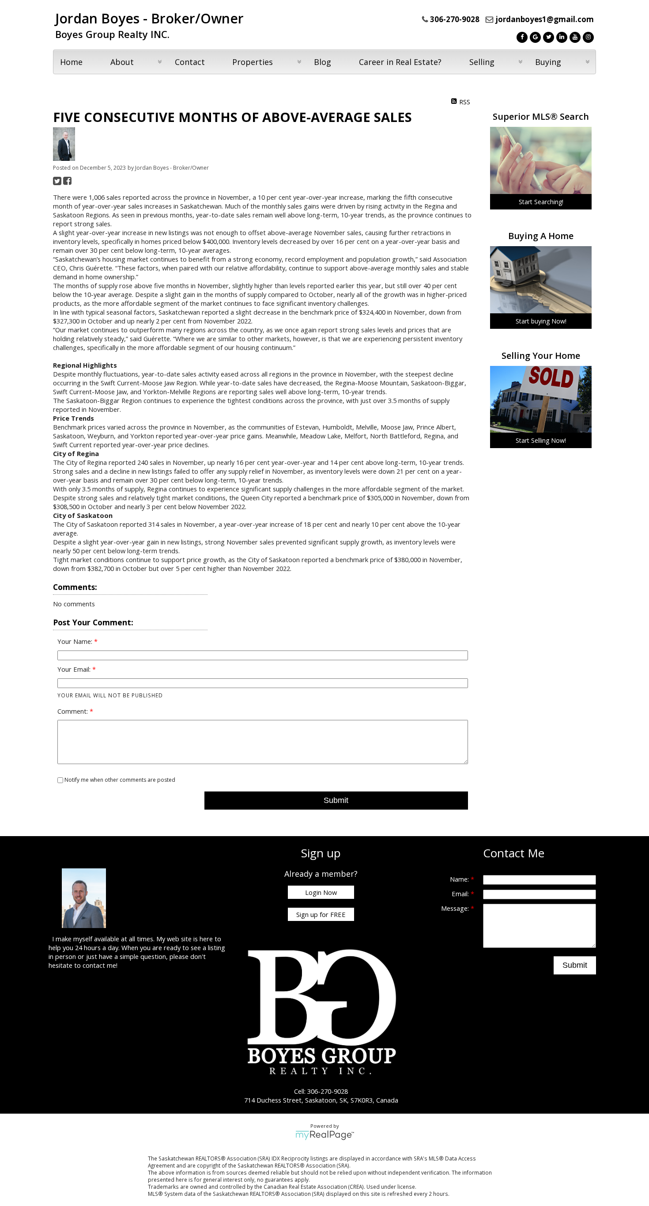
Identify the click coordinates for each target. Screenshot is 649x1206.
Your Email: (74, 669)
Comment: (73, 711)
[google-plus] (534, 36)
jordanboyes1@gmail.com (544, 19)
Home (71, 62)
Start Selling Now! (541, 440)
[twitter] (547, 36)
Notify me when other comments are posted (119, 780)
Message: (456, 908)
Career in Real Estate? (400, 62)
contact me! (100, 965)
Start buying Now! (541, 321)
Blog (322, 62)
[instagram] (587, 36)
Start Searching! (541, 202)
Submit (336, 800)
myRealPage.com (325, 1135)
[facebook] (521, 36)
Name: (460, 879)
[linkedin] (560, 36)
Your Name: (75, 641)
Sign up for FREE (321, 914)
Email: (461, 893)
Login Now (321, 892)
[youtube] (574, 36)
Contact (190, 62)
